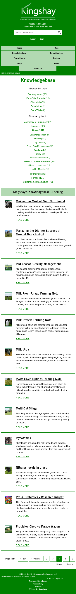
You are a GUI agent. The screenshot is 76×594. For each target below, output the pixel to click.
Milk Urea (22, 349)
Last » (70, 564)
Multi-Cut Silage (26, 408)
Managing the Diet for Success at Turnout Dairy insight (38, 232)
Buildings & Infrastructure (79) (38, 182)
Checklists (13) (37, 102)
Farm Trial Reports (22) (38, 98)
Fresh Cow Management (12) (40, 146)
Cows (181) (38, 130)
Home (3, 73)
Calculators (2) (38, 106)
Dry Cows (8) (40, 142)
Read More (22, 220)
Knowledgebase (13, 73)
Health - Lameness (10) (40, 165)
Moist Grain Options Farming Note (39, 379)
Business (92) (38, 126)
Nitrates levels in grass (31, 467)
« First (23, 559)
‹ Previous (36, 559)
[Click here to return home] (38, 20)
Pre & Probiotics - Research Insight (39, 497)
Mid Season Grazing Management (38, 264)
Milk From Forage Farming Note (37, 293)
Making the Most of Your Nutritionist (40, 201)
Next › (59, 564)
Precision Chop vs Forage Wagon (38, 526)
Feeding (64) (40, 150)
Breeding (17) (40, 139)
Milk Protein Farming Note (33, 320)
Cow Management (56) (40, 135)
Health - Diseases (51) (40, 157)
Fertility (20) (40, 154)
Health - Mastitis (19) (40, 169)
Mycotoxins (23, 438)
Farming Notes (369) (38, 94)
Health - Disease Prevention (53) (40, 161)
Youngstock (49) (38, 174)
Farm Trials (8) (38, 110)
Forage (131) (37, 178)
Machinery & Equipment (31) (38, 122)
